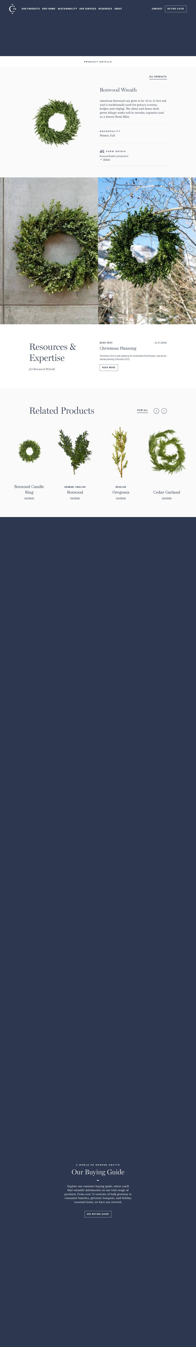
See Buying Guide (98, 1214)
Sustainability (67, 9)
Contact (157, 9)
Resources (105, 9)
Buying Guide (175, 9)
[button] (31, 9)
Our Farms (49, 9)
